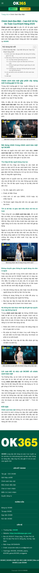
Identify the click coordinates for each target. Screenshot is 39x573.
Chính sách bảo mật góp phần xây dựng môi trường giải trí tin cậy (20, 55)
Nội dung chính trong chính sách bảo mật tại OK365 (21, 57)
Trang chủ (4, 14)
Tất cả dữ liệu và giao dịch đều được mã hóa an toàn (21, 62)
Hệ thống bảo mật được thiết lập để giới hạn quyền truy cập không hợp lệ (22, 69)
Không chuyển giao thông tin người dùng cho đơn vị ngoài (22, 65)
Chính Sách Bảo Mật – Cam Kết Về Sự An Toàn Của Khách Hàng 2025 (18, 51)
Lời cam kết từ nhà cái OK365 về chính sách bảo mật (20, 73)
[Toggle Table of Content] (34, 47)
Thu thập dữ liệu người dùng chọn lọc (18, 59)
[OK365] (19, 3)
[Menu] (2, 3)
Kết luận (8, 76)
